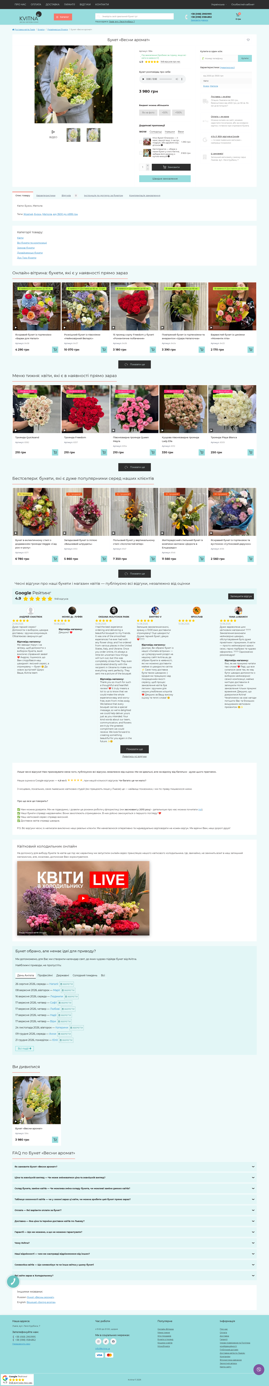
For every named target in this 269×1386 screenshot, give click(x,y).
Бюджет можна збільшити (154, 105)
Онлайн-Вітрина (166, 1329)
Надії (53, 1015)
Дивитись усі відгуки (134, 756)
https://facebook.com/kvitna (113, 1341)
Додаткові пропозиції (152, 125)
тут (200, 809)
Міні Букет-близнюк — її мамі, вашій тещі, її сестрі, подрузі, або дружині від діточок (166, 141)
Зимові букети (26, 247)
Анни (52, 1033)
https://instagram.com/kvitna (98, 1341)
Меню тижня (164, 1332)
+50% (165, 112)
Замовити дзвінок (199, 20)
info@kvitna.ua (102, 1348)
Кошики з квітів (165, 1343)
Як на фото (148, 112)
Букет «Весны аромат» (40, 1297)
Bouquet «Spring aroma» (41, 1302)
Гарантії (69, 4)
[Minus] (147, 169)
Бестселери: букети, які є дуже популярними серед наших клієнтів (83, 478)
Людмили (56, 996)
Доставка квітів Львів (24, 29)
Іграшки (170, 131)
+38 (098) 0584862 (201, 17)
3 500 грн (186, 153)
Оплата (36, 4)
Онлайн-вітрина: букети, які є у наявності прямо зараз (70, 272)
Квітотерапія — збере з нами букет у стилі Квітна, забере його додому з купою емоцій (166, 153)
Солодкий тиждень (85, 975)
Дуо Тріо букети (26, 257)
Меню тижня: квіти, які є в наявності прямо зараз (64, 375)
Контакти (102, 4)
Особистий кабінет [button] (242, 4)
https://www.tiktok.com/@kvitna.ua (106, 1341)
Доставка (52, 4)
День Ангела (25, 975)
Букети (41, 29)
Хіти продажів (164, 1336)
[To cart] (55, 350)
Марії (56, 990)
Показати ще (134, 749)
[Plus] (147, 165)
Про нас (20, 4)
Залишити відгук (241, 596)
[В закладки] (248, 39)
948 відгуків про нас (20, 1382)
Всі (103, 975)
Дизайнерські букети (57, 29)
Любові (55, 1008)
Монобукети (164, 1346)
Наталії (53, 983)
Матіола (214, 86)
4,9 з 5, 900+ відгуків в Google (225, 136)
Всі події (23, 1048)
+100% (178, 112)
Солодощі (156, 131)
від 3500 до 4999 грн (65, 214)
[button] (83, 898)
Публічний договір (229, 1349)
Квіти (20, 237)
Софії (53, 1002)
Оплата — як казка (220, 116)
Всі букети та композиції (32, 242)
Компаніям (225, 1356)
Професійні (45, 975)
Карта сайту (225, 1367)
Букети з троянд (165, 1339)
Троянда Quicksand (27, 437)
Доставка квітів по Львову (232, 1353)
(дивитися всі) (227, 67)
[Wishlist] (56, 287)
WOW (142, 131)
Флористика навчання (231, 1360)
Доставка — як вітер (221, 96)
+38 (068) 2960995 (201, 13)
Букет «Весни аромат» (28, 1128)
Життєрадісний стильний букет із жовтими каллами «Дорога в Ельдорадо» (182, 544)
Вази (181, 131)
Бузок (206, 86)
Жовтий (28, 214)
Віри (53, 1021)
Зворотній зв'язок (228, 1363)
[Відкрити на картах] (53, 594)
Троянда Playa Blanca (224, 437)
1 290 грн (186, 142)
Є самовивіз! (217, 153)
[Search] (98, 16)
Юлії (55, 1040)
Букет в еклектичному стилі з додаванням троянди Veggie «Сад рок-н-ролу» (36, 544)
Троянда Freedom (75, 437)
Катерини (61, 1027)
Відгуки (85, 4)
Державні (62, 975)
